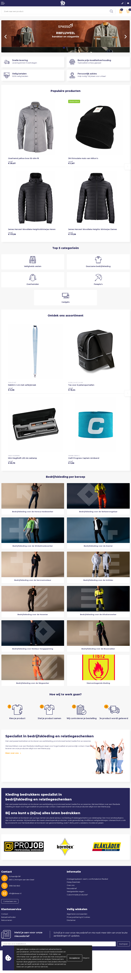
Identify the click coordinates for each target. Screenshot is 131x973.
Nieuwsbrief (72, 888)
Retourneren (6, 920)
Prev (5, 36)
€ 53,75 (11, 462)
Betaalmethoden (8, 917)
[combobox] (54, 11)
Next (125, 36)
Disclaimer (71, 920)
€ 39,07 (12, 162)
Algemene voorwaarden (77, 914)
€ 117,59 (12, 233)
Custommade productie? (77, 895)
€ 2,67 (71, 162)
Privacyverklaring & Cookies (78, 917)
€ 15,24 (71, 389)
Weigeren (86, 958)
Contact (4, 914)
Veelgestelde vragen (75, 891)
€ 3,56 (71, 462)
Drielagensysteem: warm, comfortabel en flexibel (87, 879)
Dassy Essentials (73, 882)
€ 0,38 (11, 389)
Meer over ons (12, 753)
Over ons (70, 885)
